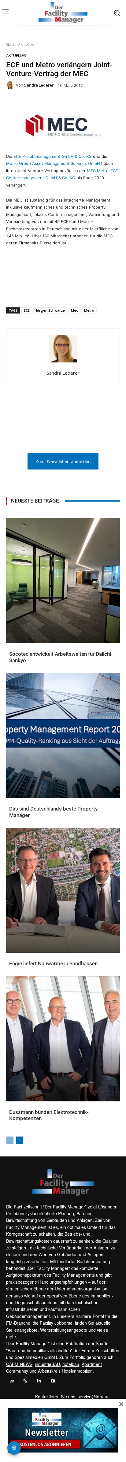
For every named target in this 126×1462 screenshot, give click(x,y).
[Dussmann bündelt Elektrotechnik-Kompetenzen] (63, 1038)
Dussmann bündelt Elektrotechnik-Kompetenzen (49, 1115)
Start (10, 44)
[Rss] (25, 1381)
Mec (74, 310)
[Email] (60, 291)
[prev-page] (10, 1140)
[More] (102, 291)
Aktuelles (26, 44)
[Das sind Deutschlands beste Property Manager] (63, 735)
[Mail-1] (11, 1381)
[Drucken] (74, 291)
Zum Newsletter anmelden (63, 461)
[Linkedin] (45, 291)
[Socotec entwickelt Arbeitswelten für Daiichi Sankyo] (63, 580)
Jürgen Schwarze (50, 310)
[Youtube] (52, 1381)
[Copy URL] (88, 291)
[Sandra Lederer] (11, 85)
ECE (27, 310)
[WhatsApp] (31, 291)
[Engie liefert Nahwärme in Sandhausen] (63, 890)
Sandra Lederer (39, 85)
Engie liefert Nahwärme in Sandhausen (53, 963)
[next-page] (20, 1140)
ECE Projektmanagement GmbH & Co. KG (52, 156)
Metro (89, 310)
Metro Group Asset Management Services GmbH (53, 163)
